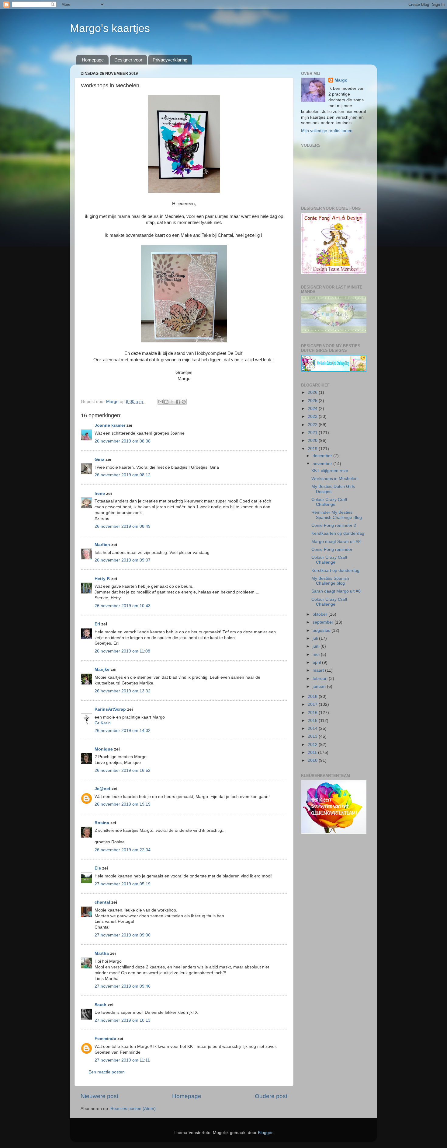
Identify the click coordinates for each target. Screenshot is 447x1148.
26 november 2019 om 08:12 (123, 475)
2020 (313, 440)
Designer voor (128, 59)
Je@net (102, 788)
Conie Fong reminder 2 (333, 525)
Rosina (102, 823)
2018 (313, 696)
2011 (313, 752)
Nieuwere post (99, 1096)
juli (316, 638)
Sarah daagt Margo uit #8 (336, 591)
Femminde (105, 1038)
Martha (102, 953)
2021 (313, 432)
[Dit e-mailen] (161, 402)
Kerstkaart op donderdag (335, 570)
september (323, 622)
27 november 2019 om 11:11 (122, 1060)
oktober (320, 614)
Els (98, 868)
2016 (313, 712)
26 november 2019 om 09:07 (123, 560)
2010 (313, 760)
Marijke (102, 669)
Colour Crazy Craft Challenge (329, 502)
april (317, 662)
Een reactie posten (106, 1072)
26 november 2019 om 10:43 (123, 606)
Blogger (265, 1132)
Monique (104, 749)
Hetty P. (102, 578)
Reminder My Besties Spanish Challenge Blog (336, 515)
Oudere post (271, 1096)
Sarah (100, 1005)
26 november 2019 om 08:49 (123, 526)
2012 (313, 744)
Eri (98, 624)
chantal (102, 902)
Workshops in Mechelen (334, 478)
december (323, 455)
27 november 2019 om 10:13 (123, 1020)
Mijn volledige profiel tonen (326, 130)
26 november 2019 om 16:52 (123, 770)
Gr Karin (103, 723)
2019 (313, 448)
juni (317, 646)
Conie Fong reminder (331, 549)
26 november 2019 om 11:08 (122, 651)
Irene (100, 493)
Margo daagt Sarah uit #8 (336, 541)
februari (321, 678)
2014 (313, 728)
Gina (99, 459)
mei (317, 654)
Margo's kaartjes (110, 28)
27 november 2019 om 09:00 (123, 935)
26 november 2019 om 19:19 (123, 804)
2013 (313, 736)
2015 (313, 720)
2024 (313, 408)
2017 (313, 704)
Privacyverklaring (170, 59)
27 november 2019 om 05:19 (123, 884)
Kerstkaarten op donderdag (337, 533)
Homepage (93, 59)
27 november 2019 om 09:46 (123, 986)
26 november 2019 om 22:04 (123, 850)
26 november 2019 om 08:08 (123, 441)
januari (320, 686)
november (323, 463)
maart (319, 670)
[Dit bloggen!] (166, 402)
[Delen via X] (172, 402)
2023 (313, 416)
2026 (313, 392)
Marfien (102, 544)
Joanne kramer (110, 425)
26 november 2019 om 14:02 (123, 730)
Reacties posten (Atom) (133, 1108)
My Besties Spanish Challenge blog (330, 581)
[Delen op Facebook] (178, 402)
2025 (313, 400)
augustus (322, 630)
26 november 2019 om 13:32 (123, 691)
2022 (313, 424)
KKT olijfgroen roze (329, 470)
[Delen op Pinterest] (184, 402)
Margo (341, 80)
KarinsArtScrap (110, 709)
